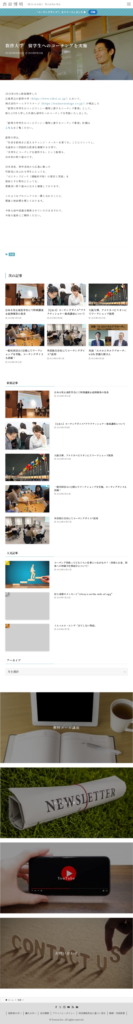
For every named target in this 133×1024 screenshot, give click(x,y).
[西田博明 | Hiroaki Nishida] (32, 4)
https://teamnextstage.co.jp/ (63, 103)
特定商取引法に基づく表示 (92, 1013)
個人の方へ (30, 1013)
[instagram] (64, 1007)
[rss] (72, 1007)
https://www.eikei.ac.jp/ (49, 98)
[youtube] (68, 1007)
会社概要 (44, 1013)
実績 (12, 254)
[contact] (76, 1007)
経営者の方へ (15, 1013)
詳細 (93, 12)
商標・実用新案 (117, 1013)
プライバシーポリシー (63, 1013)
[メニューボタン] (129, 4)
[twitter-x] (60, 1007)
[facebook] (56, 1007)
